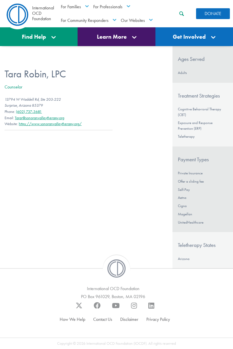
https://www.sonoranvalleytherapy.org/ (50, 123)
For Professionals (107, 6)
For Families (71, 6)
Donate (213, 13)
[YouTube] (116, 308)
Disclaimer (129, 319)
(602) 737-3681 (29, 111)
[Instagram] (134, 308)
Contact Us (102, 319)
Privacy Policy (158, 319)
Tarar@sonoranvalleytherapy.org (39, 117)
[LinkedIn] (151, 308)
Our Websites (133, 20)
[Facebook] (97, 308)
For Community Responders (85, 20)
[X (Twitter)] (79, 308)
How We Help (72, 319)
